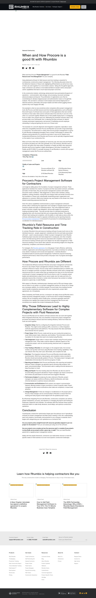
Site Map (44, 577)
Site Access (12, 572)
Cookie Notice (45, 570)
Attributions (61, 558)
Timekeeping (12, 558)
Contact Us (77, 558)
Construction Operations (31, 575)
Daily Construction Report (15, 563)
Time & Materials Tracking (15, 565)
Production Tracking (14, 561)
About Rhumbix (45, 561)
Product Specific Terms (47, 575)
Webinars (44, 565)
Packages (54, 6)
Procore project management (30, 219)
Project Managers (29, 568)
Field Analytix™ (12, 568)
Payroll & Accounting (30, 570)
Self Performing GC (30, 558)
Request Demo (77, 556)
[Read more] (63, 1)
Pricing (10, 575)
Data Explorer (12, 570)
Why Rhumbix (36, 6)
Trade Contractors (29, 556)
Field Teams (28, 572)
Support (76, 563)
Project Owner (28, 563)
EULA (43, 579)
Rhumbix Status (45, 568)
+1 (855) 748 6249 (32, 539)
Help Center (77, 561)
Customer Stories (46, 556)
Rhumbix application (39, 248)
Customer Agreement (47, 572)
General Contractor (30, 561)
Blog (43, 558)
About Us (60, 556)
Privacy (59, 561)
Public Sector (28, 565)
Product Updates (46, 563)
